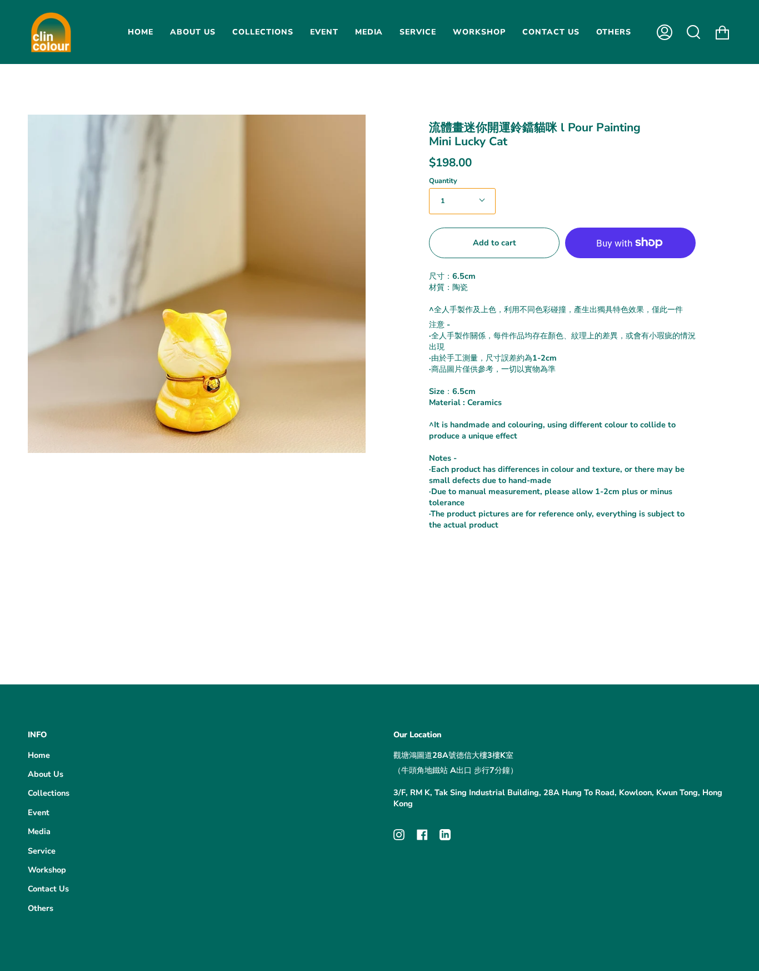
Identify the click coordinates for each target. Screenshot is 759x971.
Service (42, 850)
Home (39, 755)
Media (39, 831)
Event (38, 812)
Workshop (47, 869)
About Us (45, 774)
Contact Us (48, 888)
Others (40, 908)
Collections (48, 793)
